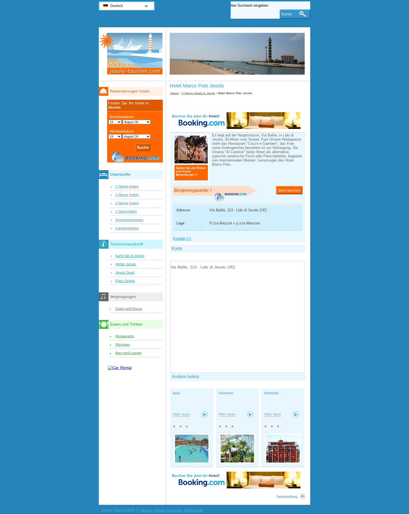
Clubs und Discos (128, 309)
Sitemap (146, 510)
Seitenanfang (286, 497)
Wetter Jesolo (125, 264)
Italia (176, 393)
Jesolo (174, 93)
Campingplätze (127, 228)
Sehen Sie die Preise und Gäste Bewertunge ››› (190, 171)
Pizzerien (122, 345)
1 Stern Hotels (126, 212)
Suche (286, 14)
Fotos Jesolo (125, 281)
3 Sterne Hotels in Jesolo (198, 93)
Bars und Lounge (128, 353)
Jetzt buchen (289, 190)
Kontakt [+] (182, 238)
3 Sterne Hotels (127, 195)
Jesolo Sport (124, 273)
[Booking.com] (235, 128)
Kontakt (159, 510)
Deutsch (116, 6)
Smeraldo (271, 393)
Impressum (174, 510)
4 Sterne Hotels (127, 187)
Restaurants (124, 336)
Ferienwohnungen (129, 220)
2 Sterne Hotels (127, 203)
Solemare (225, 393)
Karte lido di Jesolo (129, 256)
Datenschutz (193, 510)
